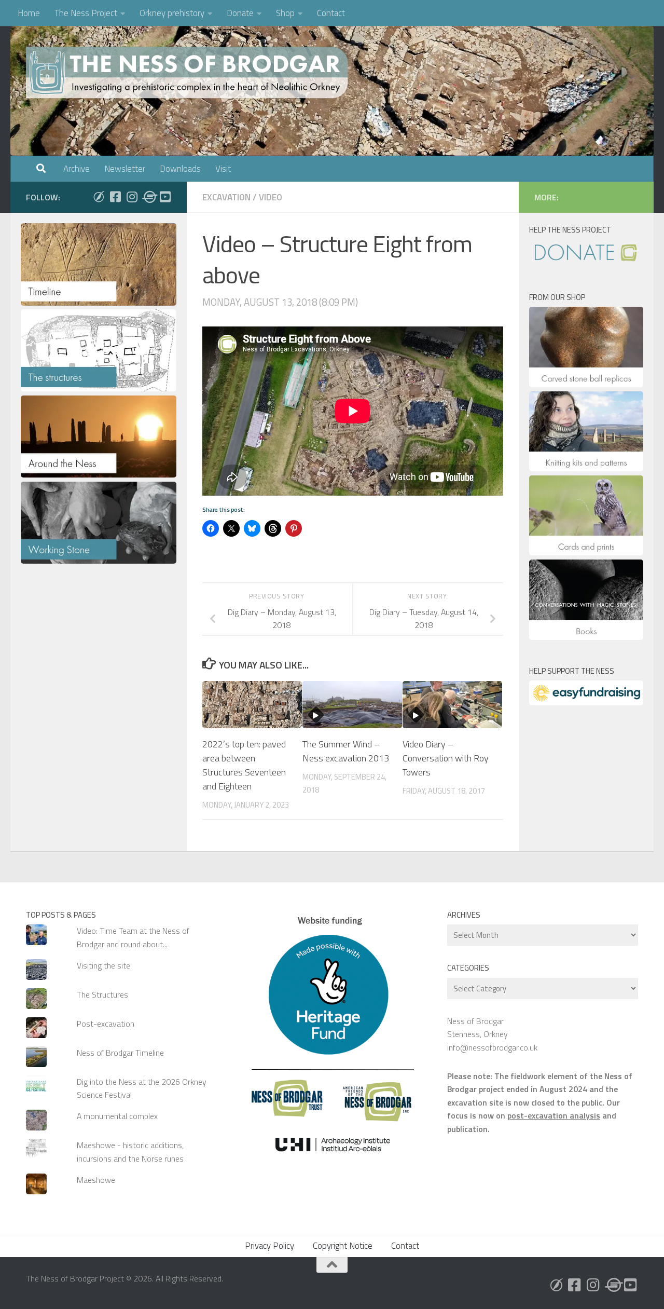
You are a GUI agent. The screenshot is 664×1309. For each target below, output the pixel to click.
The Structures (102, 994)
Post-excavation (105, 1023)
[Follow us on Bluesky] (98, 196)
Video (270, 197)
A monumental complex (117, 1116)
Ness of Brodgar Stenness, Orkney (477, 1027)
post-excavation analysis (553, 1115)
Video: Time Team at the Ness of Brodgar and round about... (133, 937)
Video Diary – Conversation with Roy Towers (446, 758)
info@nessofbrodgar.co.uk (492, 1047)
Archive (76, 168)
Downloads (180, 168)
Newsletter (124, 168)
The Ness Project (85, 13)
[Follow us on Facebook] (115, 196)
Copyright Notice (342, 1245)
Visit (223, 168)
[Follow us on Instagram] (132, 196)
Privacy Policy (269, 1245)
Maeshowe (96, 1180)
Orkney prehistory (172, 13)
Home (29, 13)
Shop (285, 13)
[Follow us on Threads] (148, 196)
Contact (331, 13)
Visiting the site (103, 965)
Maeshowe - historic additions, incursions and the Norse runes (130, 1151)
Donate (240, 13)
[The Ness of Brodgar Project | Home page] (189, 73)
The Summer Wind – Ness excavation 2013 (345, 751)
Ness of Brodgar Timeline (120, 1052)
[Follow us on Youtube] (165, 196)
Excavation (226, 197)
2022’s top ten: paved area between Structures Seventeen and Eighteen (244, 765)
